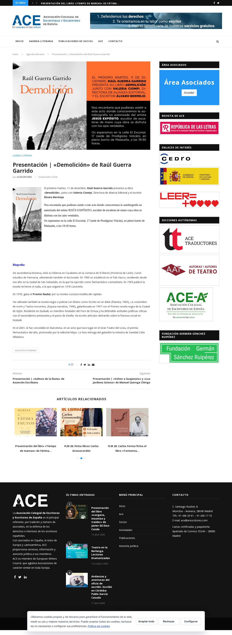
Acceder (189, 93)
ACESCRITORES (24, 177)
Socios (123, 522)
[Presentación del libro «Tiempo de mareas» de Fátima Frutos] (35, 422)
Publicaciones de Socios (76, 41)
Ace (100, 41)
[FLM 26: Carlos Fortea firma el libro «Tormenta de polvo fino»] (127, 422)
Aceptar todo (146, 621)
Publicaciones (127, 538)
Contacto (115, 41)
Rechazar (169, 621)
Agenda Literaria (41, 41)
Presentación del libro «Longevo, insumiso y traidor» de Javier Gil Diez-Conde (100, 518)
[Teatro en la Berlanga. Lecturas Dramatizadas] (77, 551)
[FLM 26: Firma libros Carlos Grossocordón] (81, 422)
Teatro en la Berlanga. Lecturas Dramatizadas (100, 553)
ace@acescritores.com (194, 520)
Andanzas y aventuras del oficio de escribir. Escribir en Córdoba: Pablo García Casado (101, 587)
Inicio (19, 41)
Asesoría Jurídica (128, 546)
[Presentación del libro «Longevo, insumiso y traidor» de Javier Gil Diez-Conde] (77, 511)
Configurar (191, 621)
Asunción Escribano (26, 350)
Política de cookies (99, 626)
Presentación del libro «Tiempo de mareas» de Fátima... (80, 2)
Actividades (125, 530)
